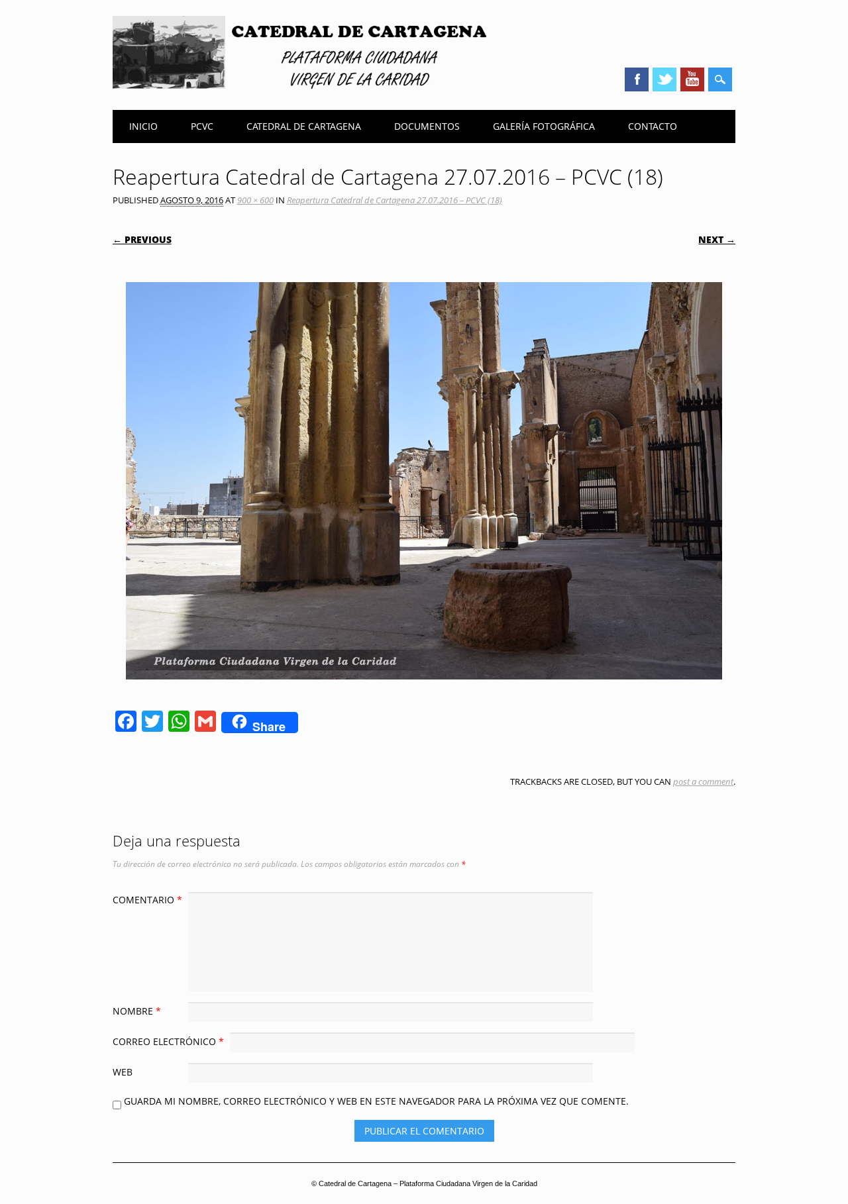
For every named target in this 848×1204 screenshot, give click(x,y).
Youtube (692, 79)
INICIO (143, 126)
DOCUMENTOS (427, 126)
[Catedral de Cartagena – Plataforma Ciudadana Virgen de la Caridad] (299, 85)
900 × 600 (255, 200)
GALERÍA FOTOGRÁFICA (544, 126)
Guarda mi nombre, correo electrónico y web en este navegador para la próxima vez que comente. (376, 1101)
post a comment (703, 781)
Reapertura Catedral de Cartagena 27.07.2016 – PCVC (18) (394, 200)
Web (122, 1072)
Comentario (147, 899)
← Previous (142, 239)
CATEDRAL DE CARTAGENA (303, 126)
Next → (716, 239)
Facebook (637, 79)
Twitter (664, 79)
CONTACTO (652, 126)
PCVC (202, 126)
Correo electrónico (168, 1041)
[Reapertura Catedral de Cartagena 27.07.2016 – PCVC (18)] (424, 692)
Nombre (137, 1011)
